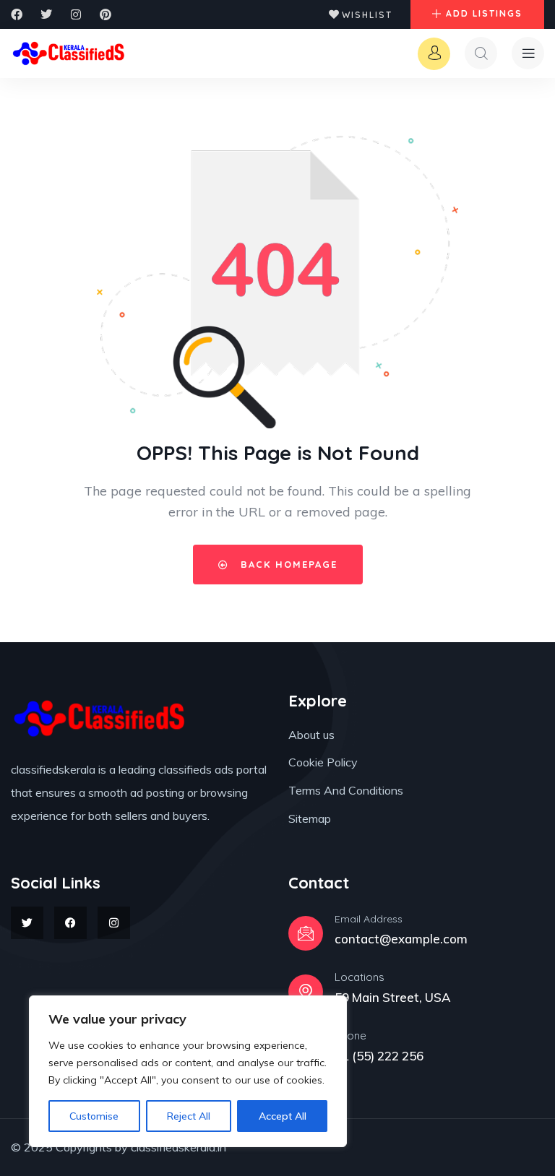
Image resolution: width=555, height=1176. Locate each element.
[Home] (69, 53)
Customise (94, 1116)
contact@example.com (401, 938)
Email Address (369, 918)
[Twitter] (46, 14)
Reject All (188, 1116)
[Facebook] (16, 14)
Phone (350, 1035)
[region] (188, 1071)
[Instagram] (76, 14)
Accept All (282, 1116)
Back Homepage (286, 564)
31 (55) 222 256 (379, 1055)
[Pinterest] (105, 14)
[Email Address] (305, 933)
